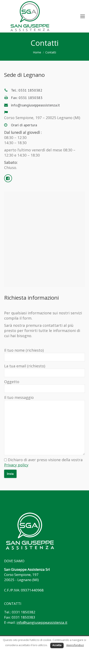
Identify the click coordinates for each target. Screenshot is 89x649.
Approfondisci (75, 645)
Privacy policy (16, 464)
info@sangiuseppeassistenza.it (42, 622)
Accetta (56, 645)
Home (37, 52)
